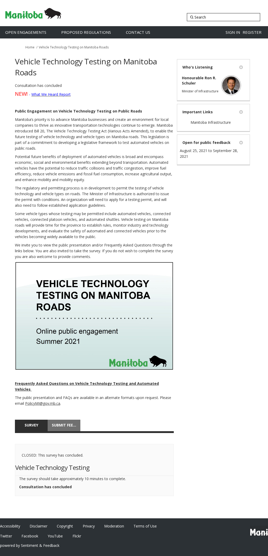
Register (252, 32)
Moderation (114, 526)
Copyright (65, 526)
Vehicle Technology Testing (52, 467)
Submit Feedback (66, 425)
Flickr (76, 535)
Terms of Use (145, 526)
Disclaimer (38, 526)
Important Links (197, 111)
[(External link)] (94, 316)
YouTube (55, 535)
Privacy (89, 526)
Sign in (233, 32)
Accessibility (10, 526)
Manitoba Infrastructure (211, 122)
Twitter (6, 535)
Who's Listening (197, 67)
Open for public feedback (206, 142)
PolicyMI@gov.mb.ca (42, 403)
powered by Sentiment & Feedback (29, 545)
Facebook (29, 535)
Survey (31, 425)
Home (30, 47)
